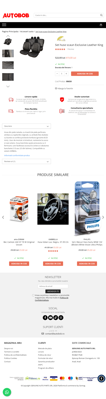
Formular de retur (45, 358)
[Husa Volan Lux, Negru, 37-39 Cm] (53, 209)
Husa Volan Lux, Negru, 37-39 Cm (53, 242)
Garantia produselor (46, 361)
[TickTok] (55, 317)
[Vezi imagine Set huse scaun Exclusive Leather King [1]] (8, 53)
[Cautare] (101, 15)
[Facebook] (45, 317)
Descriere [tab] (8, 126)
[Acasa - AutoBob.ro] (16, 15)
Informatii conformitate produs (17, 155)
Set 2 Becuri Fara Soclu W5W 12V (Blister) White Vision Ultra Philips (86, 243)
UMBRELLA (53, 239)
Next (8, 86)
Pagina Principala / (11, 31)
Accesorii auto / (27, 31)
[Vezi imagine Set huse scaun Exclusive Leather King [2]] (8, 65)
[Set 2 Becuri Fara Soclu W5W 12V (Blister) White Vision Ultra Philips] (87, 209)
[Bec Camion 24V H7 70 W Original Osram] (19, 209)
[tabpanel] (33, 47)
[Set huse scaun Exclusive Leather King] (33, 47)
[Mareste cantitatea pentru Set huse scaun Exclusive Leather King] (66, 73)
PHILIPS (87, 239)
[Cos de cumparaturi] (101, 25)
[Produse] (4, 26)
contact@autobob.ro (54, 333)
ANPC (40, 364)
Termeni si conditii (11, 351)
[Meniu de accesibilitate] (101, 378)
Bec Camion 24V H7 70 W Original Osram (19, 243)
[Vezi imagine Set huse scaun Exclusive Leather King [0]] (8, 41)
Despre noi (8, 348)
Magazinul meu (13, 342)
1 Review (70, 49)
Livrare (41, 351)
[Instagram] (61, 317)
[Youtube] (50, 317)
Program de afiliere (46, 368)
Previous (8, 36)
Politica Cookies (10, 358)
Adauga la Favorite (65, 88)
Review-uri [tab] (9, 161)
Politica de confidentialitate (15, 355)
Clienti (42, 342)
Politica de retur (44, 355)
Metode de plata (45, 348)
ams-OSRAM (19, 239)
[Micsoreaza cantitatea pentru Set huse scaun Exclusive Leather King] (57, 73)
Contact (7, 361)
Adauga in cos (85, 73)
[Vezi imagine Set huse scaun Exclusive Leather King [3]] (8, 77)
